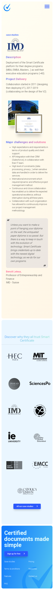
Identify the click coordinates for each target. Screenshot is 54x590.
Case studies (9, 561)
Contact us (32, 576)
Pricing (31, 561)
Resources (32, 569)
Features (7, 576)
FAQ (6, 583)
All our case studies (25, 506)
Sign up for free (14, 554)
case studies (12, 35)
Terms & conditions (12, 569)
